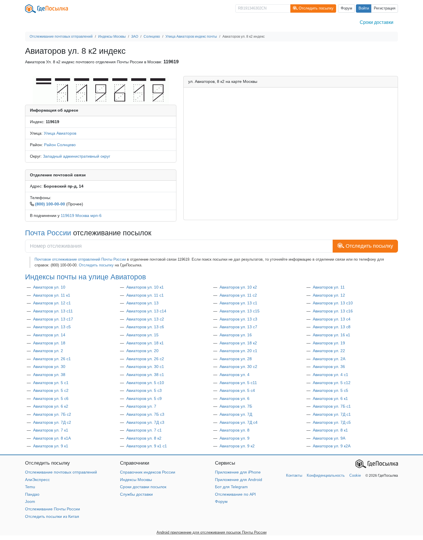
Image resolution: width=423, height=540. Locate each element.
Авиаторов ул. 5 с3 (144, 390)
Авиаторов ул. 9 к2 (237, 446)
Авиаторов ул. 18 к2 (238, 343)
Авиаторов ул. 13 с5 (52, 327)
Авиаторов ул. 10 (49, 287)
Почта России (48, 233)
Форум (346, 8)
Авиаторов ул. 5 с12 (331, 382)
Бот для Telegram (231, 486)
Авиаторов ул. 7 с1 (144, 430)
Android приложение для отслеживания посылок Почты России (211, 532)
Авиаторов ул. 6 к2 (50, 406)
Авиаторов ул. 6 (234, 398)
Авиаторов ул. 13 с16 (333, 311)
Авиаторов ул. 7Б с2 (52, 414)
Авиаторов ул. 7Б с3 (145, 414)
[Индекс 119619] (101, 90)
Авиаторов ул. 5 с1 (50, 382)
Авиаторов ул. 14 (49, 335)
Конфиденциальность (326, 475)
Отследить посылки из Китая (52, 516)
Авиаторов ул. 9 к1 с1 (146, 446)
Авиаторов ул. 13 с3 (238, 319)
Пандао (32, 494)
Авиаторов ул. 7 (141, 406)
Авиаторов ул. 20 (142, 350)
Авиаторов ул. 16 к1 (331, 335)
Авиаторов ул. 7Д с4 (239, 422)
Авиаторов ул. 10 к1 (145, 287)
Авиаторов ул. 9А (329, 438)
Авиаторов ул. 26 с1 (52, 358)
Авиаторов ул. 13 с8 (331, 327)
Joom (30, 501)
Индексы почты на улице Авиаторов (85, 277)
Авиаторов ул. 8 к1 (330, 430)
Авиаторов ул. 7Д (236, 414)
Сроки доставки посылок (143, 486)
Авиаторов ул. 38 (49, 374)
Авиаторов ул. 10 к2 (238, 287)
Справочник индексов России (147, 472)
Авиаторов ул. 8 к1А (52, 438)
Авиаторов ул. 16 (236, 335)
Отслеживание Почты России (52, 509)
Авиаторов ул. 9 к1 (50, 446)
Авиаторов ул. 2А (329, 358)
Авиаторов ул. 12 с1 (52, 303)
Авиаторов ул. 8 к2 (143, 438)
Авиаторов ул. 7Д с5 (332, 422)
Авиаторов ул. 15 (142, 335)
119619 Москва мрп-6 (81, 215)
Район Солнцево (60, 144)
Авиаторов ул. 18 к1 (145, 343)
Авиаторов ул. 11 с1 (145, 295)
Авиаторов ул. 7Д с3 (145, 422)
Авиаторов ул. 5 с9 (144, 398)
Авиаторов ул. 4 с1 (330, 374)
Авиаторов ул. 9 (234, 438)
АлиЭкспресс (37, 479)
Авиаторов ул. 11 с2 (238, 295)
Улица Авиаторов (60, 133)
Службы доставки (136, 494)
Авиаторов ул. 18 (49, 343)
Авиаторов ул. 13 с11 (53, 311)
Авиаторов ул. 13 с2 (145, 319)
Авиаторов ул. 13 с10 (333, 303)
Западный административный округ (76, 156)
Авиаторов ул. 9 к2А (331, 446)
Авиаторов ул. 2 (48, 350)
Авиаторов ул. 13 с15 (240, 311)
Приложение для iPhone (238, 472)
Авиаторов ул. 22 (329, 350)
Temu (30, 486)
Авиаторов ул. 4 (234, 374)
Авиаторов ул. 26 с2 (145, 358)
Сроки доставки (376, 22)
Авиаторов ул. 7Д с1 (332, 414)
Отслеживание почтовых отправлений (61, 472)
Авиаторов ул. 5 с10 (145, 382)
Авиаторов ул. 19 (329, 343)
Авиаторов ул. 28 (236, 358)
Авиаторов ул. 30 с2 (238, 366)
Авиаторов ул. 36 (329, 366)
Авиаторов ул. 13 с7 (238, 327)
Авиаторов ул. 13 (142, 303)
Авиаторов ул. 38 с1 (145, 374)
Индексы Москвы (136, 479)
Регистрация (384, 8)
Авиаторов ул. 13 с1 (238, 303)
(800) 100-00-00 (50, 204)
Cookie (355, 475)
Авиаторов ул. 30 (49, 366)
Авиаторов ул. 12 (329, 295)
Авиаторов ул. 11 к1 (51, 295)
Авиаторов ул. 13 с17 (53, 319)
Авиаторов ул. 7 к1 (50, 430)
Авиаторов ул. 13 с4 (331, 319)
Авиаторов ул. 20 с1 (238, 350)
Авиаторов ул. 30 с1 (145, 366)
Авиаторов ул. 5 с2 (50, 390)
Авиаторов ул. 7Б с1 (332, 406)
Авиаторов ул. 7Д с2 (52, 422)
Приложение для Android (238, 479)
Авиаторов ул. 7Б (236, 406)
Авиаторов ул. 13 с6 (145, 327)
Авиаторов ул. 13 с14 (146, 311)
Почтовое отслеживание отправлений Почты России (80, 259)
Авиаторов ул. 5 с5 (330, 390)
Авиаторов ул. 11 (329, 287)
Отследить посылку (96, 265)
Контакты (294, 475)
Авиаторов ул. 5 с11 (238, 382)
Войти (364, 8)
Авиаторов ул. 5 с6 (50, 398)
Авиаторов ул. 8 (234, 430)
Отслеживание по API (235, 494)
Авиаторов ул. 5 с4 (237, 390)
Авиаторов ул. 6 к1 (330, 398)
